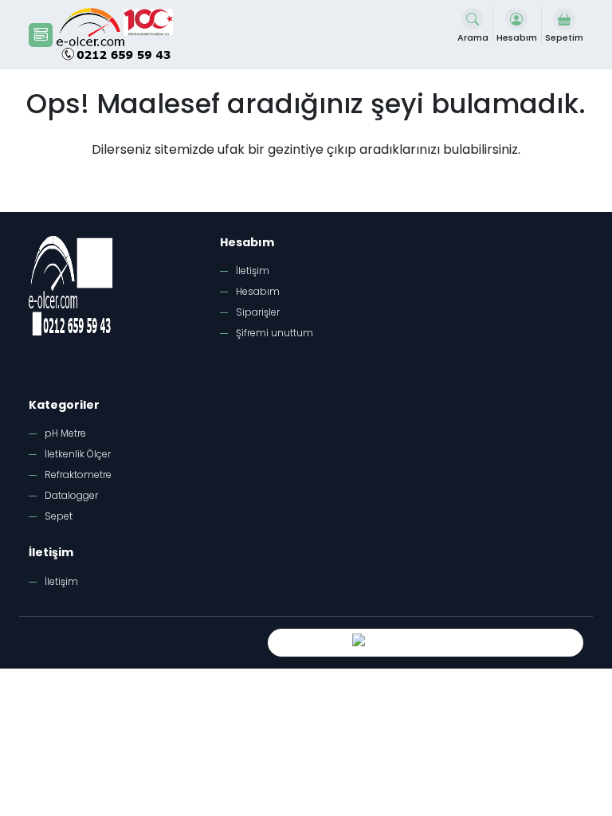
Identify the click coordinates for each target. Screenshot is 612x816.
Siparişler (258, 312)
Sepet (59, 516)
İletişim (252, 270)
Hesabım (258, 291)
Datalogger (71, 495)
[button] (41, 35)
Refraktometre (78, 474)
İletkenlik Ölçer (78, 454)
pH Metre (65, 433)
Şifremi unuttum (274, 332)
